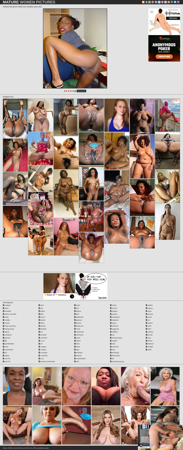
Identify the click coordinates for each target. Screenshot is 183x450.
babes (42, 311)
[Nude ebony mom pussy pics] (142, 116)
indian (6, 355)
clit (41, 344)
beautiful (7, 311)
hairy (6, 347)
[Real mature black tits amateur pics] (116, 226)
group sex (79, 326)
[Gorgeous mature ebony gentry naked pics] (66, 117)
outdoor (150, 332)
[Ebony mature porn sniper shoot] (40, 240)
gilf (5, 341)
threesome (115, 355)
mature (150, 323)
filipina (78, 311)
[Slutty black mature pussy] (91, 216)
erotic (78, 305)
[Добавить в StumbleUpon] (168, 2)
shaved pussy (116, 338)
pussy (113, 323)
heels (78, 329)
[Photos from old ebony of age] (15, 188)
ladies (78, 341)
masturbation (81, 358)
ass (41, 308)
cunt (42, 358)
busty (6, 317)
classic (7, 323)
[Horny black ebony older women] (91, 183)
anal (42, 305)
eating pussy (9, 329)
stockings (115, 353)
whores (150, 314)
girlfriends (79, 317)
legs (77, 350)
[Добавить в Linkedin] (156, 2)
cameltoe (43, 338)
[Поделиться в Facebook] (146, 2)
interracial (79, 335)
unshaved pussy (117, 361)
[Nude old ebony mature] (116, 189)
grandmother (9, 344)
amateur (7, 305)
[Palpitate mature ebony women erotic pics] (91, 115)
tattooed (150, 344)
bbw (42, 314)
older (149, 329)
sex (112, 335)
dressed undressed (47, 361)
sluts (113, 344)
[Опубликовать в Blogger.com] (143, 2)
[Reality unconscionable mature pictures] (167, 150)
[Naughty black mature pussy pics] (142, 197)
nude (149, 326)
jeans (78, 338)
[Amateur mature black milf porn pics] (91, 247)
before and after (10, 314)
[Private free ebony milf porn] (15, 155)
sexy (149, 338)
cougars (43, 347)
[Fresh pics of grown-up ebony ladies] (40, 179)
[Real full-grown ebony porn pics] (40, 148)
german (7, 338)
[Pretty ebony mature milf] (66, 236)
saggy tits (115, 329)
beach (42, 317)
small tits (114, 347)
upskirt (149, 305)
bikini (42, 323)
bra (41, 332)
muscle (114, 308)
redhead (114, 326)
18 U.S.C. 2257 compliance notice (37, 448)
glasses (79, 320)
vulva (149, 311)
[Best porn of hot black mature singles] (66, 194)
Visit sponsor (81, 91)
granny (78, 323)
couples (43, 350)
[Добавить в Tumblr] (172, 2)
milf (77, 361)
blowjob (43, 329)
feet (77, 308)
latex (78, 344)
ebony (6, 332)
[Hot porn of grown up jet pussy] (167, 115)
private (150, 335)
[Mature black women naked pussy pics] (142, 232)
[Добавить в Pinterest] (162, 2)
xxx (148, 320)
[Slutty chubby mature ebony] (40, 208)
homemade (8, 350)
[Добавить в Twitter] (175, 2)
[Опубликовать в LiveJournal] (159, 2)
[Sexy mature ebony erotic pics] (142, 156)
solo (113, 350)
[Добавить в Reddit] (165, 2)
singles (114, 341)
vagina (150, 308)
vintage (150, 347)
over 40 (7, 361)
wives (149, 317)
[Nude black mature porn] (40, 115)
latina (78, 347)
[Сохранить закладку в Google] (149, 2)
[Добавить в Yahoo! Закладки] (178, 2)
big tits (42, 320)
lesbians (79, 353)
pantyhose (115, 317)
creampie (43, 353)
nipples (114, 311)
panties (114, 314)
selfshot (114, 332)
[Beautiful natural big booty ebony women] (91, 148)
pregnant (115, 320)
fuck (77, 314)
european (8, 335)
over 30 (7, 358)
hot (5, 353)
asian (6, 308)
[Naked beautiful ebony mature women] (15, 221)
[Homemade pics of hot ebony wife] (116, 151)
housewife (80, 332)
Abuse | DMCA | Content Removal (14, 448)
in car (42, 341)
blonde (43, 326)
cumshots (44, 355)
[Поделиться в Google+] (153, 2)
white (149, 350)
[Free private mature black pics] (167, 186)
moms (113, 305)
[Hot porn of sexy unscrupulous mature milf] (66, 152)
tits (112, 358)
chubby (7, 320)
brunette (43, 335)
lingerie (79, 355)
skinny (149, 341)
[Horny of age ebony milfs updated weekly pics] (15, 118)
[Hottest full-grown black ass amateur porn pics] (75, 48)
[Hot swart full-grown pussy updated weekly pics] (167, 221)
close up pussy (10, 326)
